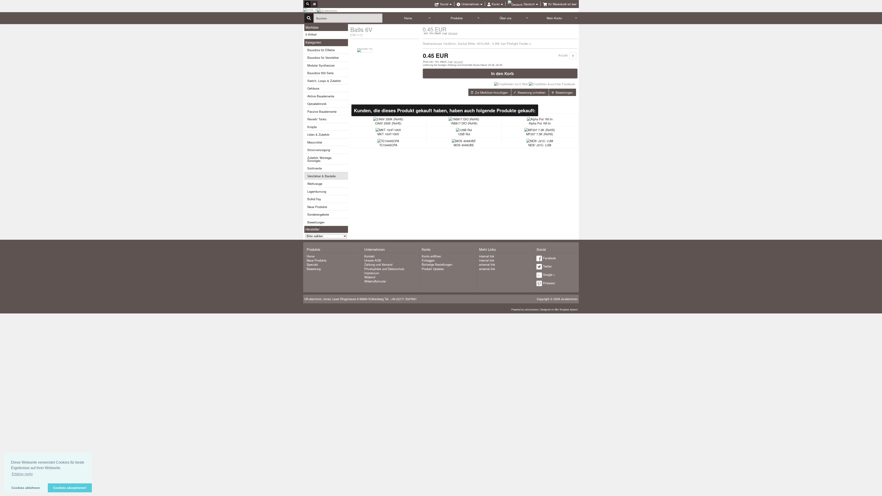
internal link (486, 256)
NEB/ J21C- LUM (539, 145)
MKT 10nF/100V (388, 134)
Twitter (547, 266)
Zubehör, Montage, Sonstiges (319, 159)
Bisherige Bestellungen (437, 264)
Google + (549, 274)
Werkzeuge (314, 183)
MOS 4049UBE (464, 145)
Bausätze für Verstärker (323, 57)
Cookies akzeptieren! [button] (69, 488)
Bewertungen (316, 222)
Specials (312, 264)
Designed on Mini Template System (559, 309)
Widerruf (369, 277)
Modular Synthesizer (321, 65)
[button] (500, 73)
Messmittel (314, 142)
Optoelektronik (317, 103)
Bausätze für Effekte (321, 50)
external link (487, 264)
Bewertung (314, 269)
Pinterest (549, 283)
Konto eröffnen (431, 256)
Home (408, 18)
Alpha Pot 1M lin (540, 123)
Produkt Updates (433, 269)
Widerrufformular (375, 281)
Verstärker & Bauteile (321, 176)
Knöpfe (312, 127)
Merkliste (312, 27)
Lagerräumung (316, 191)
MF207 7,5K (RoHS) (539, 134)
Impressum (371, 273)
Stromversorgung (318, 150)
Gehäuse (313, 88)
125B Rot (464, 134)
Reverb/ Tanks (317, 119)
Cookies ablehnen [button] (25, 488)
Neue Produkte (317, 207)
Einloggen (428, 260)
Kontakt (369, 256)
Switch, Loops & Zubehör (324, 81)
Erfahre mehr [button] (22, 474)
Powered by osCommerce (524, 309)
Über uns (506, 18)
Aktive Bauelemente (320, 96)
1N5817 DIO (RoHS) (463, 123)
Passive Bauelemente (321, 111)
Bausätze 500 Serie (320, 73)
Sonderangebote (318, 214)
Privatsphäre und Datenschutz (384, 269)
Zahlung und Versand (378, 264)
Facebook (549, 258)
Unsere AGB (372, 260)
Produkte (457, 18)
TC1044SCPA (388, 145)
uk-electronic (569, 299)
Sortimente (314, 168)
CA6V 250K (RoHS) (388, 123)
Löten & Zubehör (318, 134)
